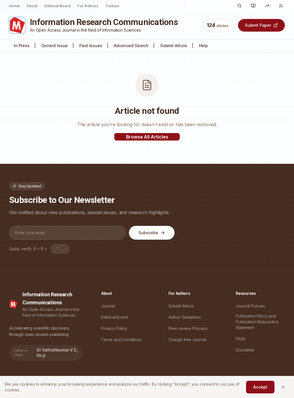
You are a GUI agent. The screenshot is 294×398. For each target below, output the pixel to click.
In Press (22, 45)
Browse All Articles (147, 137)
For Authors (88, 6)
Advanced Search (131, 45)
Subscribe (148, 232)
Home (14, 6)
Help (203, 45)
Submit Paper (258, 25)
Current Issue (54, 45)
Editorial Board (58, 6)
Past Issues (90, 45)
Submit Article (173, 45)
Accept (260, 386)
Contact (112, 6)
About (32, 6)
